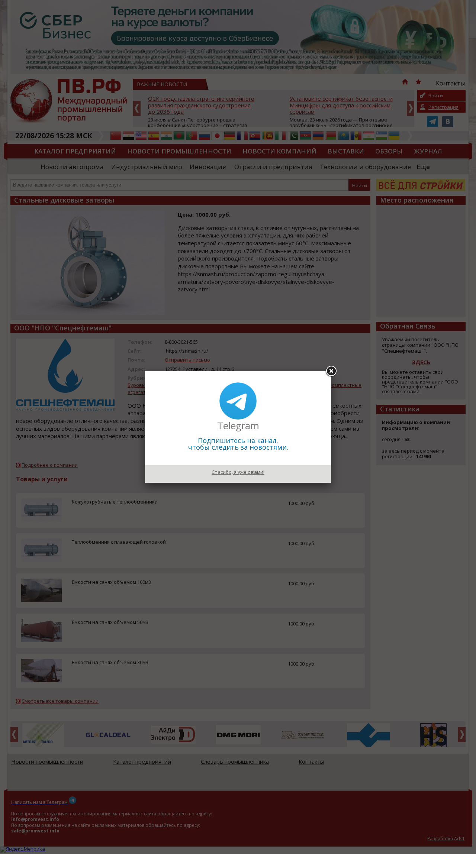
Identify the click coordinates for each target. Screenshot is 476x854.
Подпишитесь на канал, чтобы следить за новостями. (238, 444)
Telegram (238, 425)
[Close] (331, 371)
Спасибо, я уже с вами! (238, 472)
